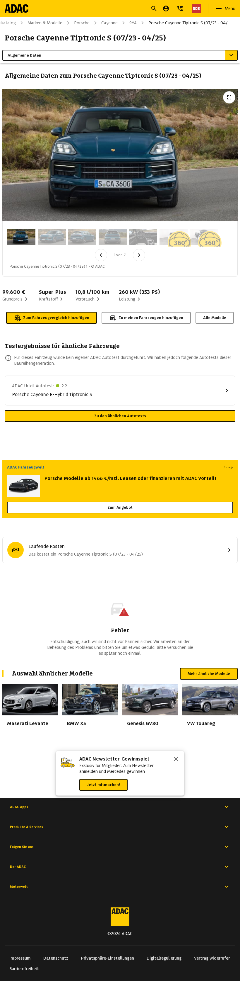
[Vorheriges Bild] (101, 255)
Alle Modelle (214, 317)
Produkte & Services (26, 827)
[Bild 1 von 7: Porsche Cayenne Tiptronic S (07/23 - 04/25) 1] (21, 236)
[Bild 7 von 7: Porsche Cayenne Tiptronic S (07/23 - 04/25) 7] (204, 236)
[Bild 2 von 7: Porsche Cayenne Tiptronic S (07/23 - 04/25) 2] (52, 236)
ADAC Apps (19, 807)
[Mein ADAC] (165, 8)
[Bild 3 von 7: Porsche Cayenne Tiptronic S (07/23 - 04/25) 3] (82, 236)
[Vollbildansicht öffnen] (229, 97)
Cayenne (109, 23)
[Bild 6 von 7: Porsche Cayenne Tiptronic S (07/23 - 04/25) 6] (174, 236)
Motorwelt (19, 887)
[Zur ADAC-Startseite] (16, 8)
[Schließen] (175, 760)
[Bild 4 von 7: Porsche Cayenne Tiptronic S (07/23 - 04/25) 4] (113, 236)
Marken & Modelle (45, 23)
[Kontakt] (180, 8)
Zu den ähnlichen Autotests (120, 415)
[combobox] (113, 9)
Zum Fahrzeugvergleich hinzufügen (56, 317)
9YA (133, 23)
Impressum (20, 958)
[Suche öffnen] (154, 8)
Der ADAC (18, 867)
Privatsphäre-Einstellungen (107, 958)
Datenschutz (55, 958)
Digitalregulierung (164, 958)
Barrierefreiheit (24, 968)
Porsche (82, 23)
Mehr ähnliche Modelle (209, 673)
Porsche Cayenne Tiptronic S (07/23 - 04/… (189, 23)
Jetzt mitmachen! (103, 784)
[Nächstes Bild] (139, 255)
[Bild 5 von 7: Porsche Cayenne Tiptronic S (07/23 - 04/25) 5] (143, 236)
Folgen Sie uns (22, 847)
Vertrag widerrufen (212, 958)
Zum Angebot (120, 507)
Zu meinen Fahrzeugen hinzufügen (151, 317)
